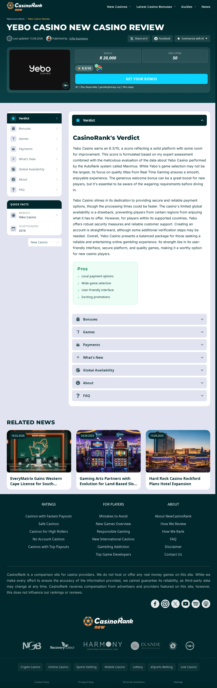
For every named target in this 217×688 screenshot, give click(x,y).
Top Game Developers (112, 554)
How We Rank (172, 531)
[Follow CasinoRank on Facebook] (153, 604)
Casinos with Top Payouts (47, 546)
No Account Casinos (48, 539)
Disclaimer (172, 546)
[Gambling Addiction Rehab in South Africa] (102, 646)
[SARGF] (172, 646)
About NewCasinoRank (172, 516)
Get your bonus (141, 79)
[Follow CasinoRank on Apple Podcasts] (204, 604)
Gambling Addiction (112, 546)
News (206, 6)
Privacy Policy (85, 682)
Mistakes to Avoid (112, 516)
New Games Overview (112, 523)
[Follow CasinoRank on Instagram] (163, 604)
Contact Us (172, 554)
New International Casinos (112, 539)
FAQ (172, 539)
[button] (138, 120)
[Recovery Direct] (61, 646)
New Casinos (117, 6)
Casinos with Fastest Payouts (48, 516)
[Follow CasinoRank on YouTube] (184, 604)
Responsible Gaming (112, 531)
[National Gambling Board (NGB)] (31, 646)
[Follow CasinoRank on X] (174, 604)
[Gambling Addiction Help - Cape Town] (144, 646)
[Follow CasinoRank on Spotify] (194, 604)
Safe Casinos (48, 523)
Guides (186, 6)
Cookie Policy (41, 682)
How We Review (172, 523)
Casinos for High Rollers (48, 531)
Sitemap (176, 682)
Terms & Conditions (132, 682)
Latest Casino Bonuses (154, 6)
